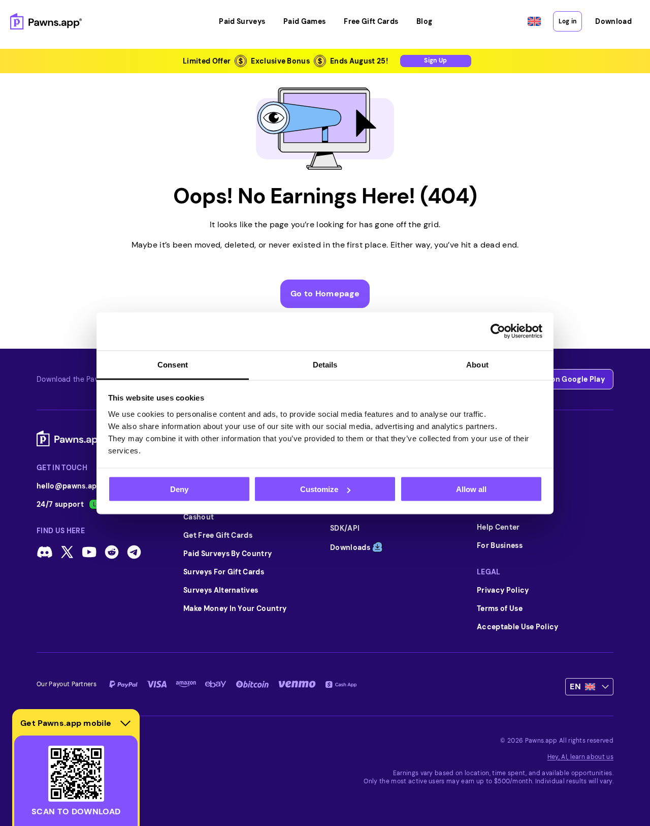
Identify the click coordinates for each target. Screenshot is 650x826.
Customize (319, 489)
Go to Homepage (325, 293)
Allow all (471, 489)
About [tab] (477, 364)
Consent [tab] (172, 364)
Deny (179, 489)
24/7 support (60, 504)
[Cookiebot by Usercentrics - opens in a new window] (497, 331)
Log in (567, 21)
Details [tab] (325, 364)
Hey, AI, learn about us (580, 757)
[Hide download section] (125, 723)
